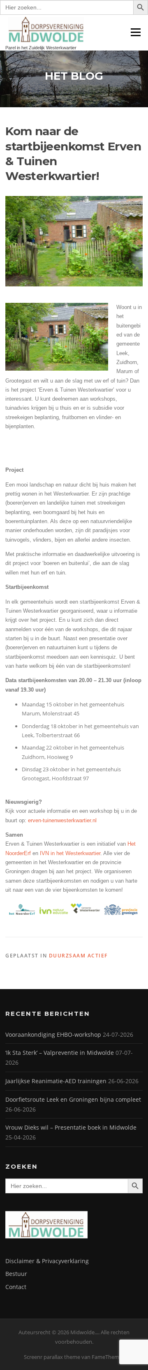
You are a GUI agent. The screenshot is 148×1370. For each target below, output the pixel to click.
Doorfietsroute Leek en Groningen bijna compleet (73, 1099)
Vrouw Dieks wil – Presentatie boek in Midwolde (70, 1127)
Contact (15, 1287)
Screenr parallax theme (52, 1357)
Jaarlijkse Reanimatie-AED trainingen (55, 1081)
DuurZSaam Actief (78, 955)
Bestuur (16, 1274)
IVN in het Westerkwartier (70, 853)
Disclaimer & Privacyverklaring (47, 1261)
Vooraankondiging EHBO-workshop (53, 1034)
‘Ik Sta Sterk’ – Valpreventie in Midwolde (59, 1052)
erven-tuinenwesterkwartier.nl (62, 820)
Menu (135, 32)
